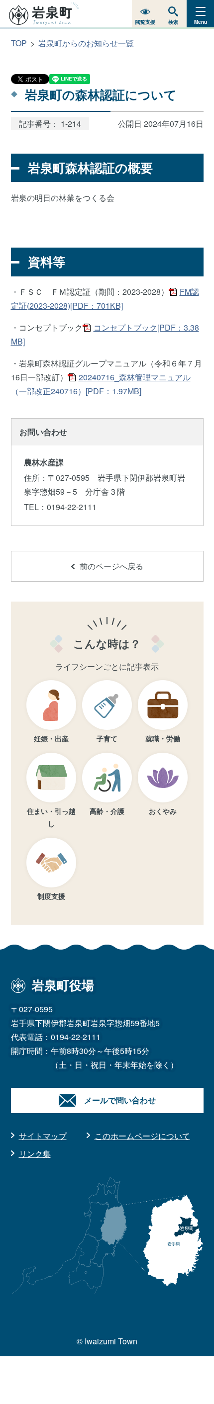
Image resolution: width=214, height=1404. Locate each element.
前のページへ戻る (111, 566)
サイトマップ (43, 1135)
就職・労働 (162, 738)
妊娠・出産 (51, 738)
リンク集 (35, 1153)
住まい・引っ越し (51, 817)
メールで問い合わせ (120, 1100)
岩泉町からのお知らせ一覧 (86, 43)
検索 (173, 21)
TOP (19, 43)
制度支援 (51, 896)
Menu (200, 21)
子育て (107, 738)
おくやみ (163, 811)
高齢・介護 (107, 811)
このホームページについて (142, 1135)
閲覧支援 (145, 21)
